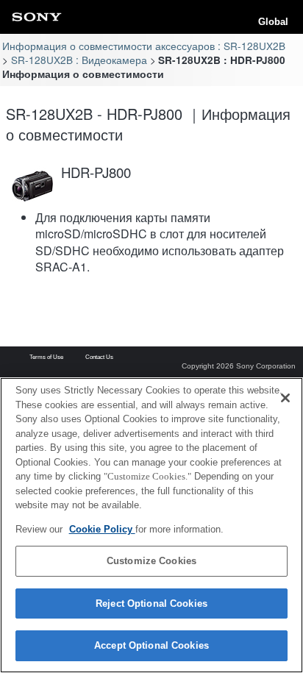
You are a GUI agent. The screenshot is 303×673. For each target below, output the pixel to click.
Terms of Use (46, 357)
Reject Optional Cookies (151, 603)
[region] (151, 525)
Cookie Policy (102, 529)
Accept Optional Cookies (151, 645)
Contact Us (99, 357)
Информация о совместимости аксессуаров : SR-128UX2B (143, 45)
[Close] (285, 398)
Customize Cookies (151, 560)
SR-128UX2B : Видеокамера (79, 59)
